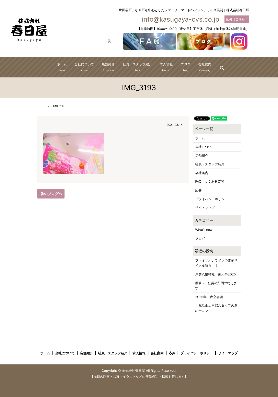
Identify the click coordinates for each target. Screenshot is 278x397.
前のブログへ (51, 194)
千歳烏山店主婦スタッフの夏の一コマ (216, 308)
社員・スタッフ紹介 (137, 67)
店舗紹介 (108, 67)
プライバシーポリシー (211, 199)
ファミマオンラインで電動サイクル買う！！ (216, 263)
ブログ (185, 67)
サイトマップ (205, 207)
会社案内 (204, 67)
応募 (198, 190)
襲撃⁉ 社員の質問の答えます (216, 285)
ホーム (62, 67)
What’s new (203, 230)
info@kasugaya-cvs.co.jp (180, 19)
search (222, 68)
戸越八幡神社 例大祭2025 (215, 274)
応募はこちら (235, 19)
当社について (84, 67)
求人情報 (166, 67)
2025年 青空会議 (209, 297)
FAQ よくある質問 (209, 181)
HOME (41, 105)
